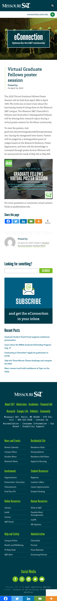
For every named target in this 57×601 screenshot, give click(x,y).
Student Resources (39, 471)
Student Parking (38, 491)
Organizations (10, 477)
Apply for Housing (39, 461)
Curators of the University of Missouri (32, 590)
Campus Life (22, 411)
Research (11, 411)
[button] (52, 5)
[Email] (31, 221)
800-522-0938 (25, 420)
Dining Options (37, 452)
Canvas (7, 517)
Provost (34, 545)
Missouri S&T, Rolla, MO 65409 (21, 417)
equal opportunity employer (38, 587)
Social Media (28, 571)
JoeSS (6, 512)
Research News (11, 461)
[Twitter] (15, 221)
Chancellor (35, 540)
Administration (38, 534)
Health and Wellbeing (13, 545)
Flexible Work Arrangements (37, 513)
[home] (22, 5)
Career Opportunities (40, 487)
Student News (39, 246)
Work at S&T (36, 508)
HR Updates (36, 524)
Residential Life (38, 441)
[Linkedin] (23, 221)
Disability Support (33, 427)
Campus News (10, 452)
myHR (33, 520)
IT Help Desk (10, 550)
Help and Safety (11, 534)
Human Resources (39, 501)
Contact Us (42, 420)
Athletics (34, 411)
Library (7, 508)
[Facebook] (8, 221)
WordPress (28, 592)
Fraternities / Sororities (14, 482)
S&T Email (9, 522)
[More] (38, 221)
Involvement (10, 471)
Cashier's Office (37, 482)
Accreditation (11, 424)
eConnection (28, 37)
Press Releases (37, 550)
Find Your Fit (10, 491)
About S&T (10, 404)
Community (45, 411)
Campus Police (10, 540)
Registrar (35, 477)
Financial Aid (46, 404)
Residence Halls (38, 447)
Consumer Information (34, 424)
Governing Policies (39, 554)
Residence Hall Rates (40, 456)
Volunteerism (10, 487)
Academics (33, 404)
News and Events (12, 441)
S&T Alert (8, 554)
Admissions (21, 404)
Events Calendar (11, 447)
